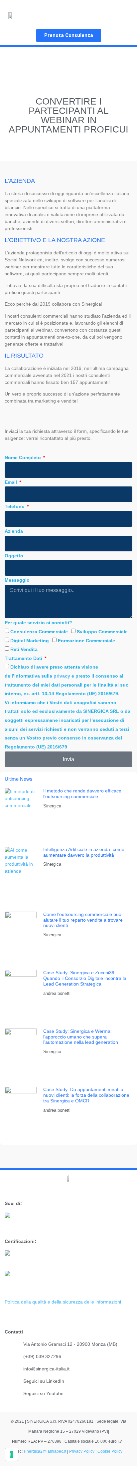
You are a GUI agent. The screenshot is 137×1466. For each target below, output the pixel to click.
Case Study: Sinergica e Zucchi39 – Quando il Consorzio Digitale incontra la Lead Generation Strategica (84, 978)
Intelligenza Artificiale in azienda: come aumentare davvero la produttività (83, 852)
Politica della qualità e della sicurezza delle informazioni (63, 1302)
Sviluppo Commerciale (102, 631)
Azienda (14, 531)
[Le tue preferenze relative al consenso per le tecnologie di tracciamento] (11, 1454)
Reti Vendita (24, 649)
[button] (123, 15)
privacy (62, 676)
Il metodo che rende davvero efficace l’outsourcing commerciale (82, 793)
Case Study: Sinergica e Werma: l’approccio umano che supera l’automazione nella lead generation (80, 1036)
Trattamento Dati (24, 658)
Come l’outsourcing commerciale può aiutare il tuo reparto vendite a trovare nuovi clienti (83, 920)
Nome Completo (23, 457)
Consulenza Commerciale (39, 631)
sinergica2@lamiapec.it (45, 1451)
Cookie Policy (109, 1451)
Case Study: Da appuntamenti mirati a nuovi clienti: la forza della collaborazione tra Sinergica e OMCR (86, 1095)
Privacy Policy (81, 1451)
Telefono (15, 506)
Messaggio (17, 580)
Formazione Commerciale (86, 640)
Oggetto (14, 555)
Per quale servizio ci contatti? (38, 622)
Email (11, 482)
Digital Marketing (29, 640)
